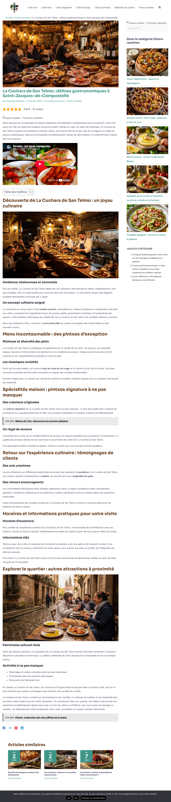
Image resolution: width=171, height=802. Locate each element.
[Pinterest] (16, 727)
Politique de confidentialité (93, 798)
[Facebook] (4, 727)
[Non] (167, 796)
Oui (68, 798)
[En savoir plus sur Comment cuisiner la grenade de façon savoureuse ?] (96, 759)
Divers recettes (74, 101)
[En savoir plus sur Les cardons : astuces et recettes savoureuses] (60, 759)
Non (76, 798)
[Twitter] (10, 727)
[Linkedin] (22, 727)
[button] (160, 7)
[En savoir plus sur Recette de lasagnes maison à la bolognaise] (24, 759)
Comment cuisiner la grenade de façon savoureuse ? (96, 773)
